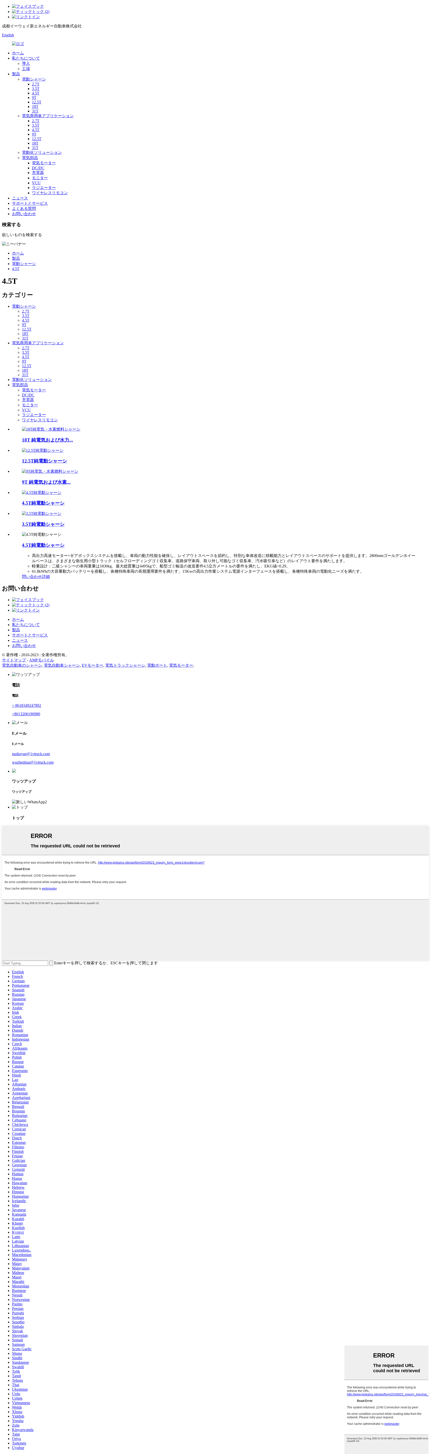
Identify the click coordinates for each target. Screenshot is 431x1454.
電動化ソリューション (42, 152)
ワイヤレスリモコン (50, 193)
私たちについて (26, 58)
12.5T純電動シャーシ (44, 460)
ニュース (20, 198)
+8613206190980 (26, 714)
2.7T (35, 84)
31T (35, 111)
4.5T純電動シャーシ (43, 503)
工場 (26, 69)
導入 (26, 63)
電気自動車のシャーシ (22, 665)
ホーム (18, 53)
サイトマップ (14, 660)
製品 (16, 74)
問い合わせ (32, 576)
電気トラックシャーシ (125, 665)
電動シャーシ (34, 79)
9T (34, 97)
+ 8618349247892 (26, 705)
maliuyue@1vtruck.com (31, 754)
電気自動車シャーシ (62, 665)
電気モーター (44, 163)
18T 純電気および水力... (47, 440)
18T (35, 106)
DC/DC (38, 168)
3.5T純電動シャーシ (43, 524)
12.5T (36, 102)
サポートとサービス (30, 203)
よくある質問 (24, 208)
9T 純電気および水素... (46, 482)
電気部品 (30, 158)
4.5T (35, 93)
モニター (40, 178)
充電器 (38, 173)
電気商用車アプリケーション (48, 116)
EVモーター (92, 665)
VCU (36, 183)
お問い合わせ (24, 214)
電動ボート (157, 665)
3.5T (35, 89)
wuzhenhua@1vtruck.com (33, 762)
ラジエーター (44, 187)
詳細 (46, 576)
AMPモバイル (41, 660)
